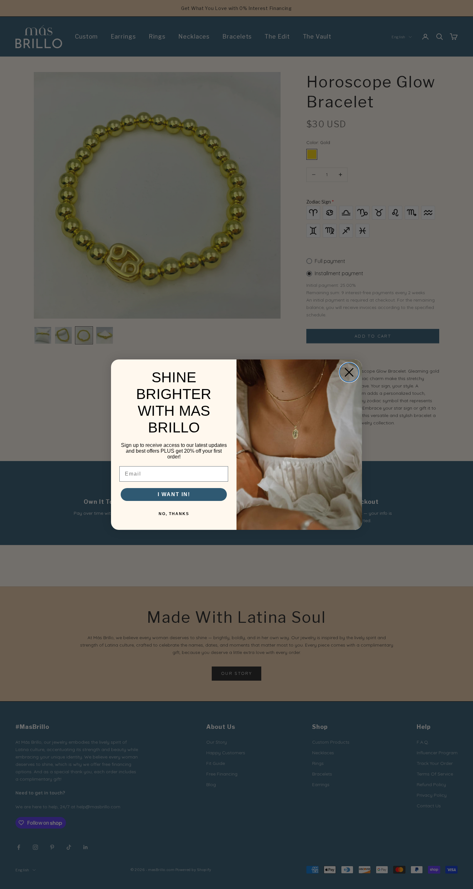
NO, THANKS (174, 514)
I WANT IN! (174, 494)
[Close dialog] (349, 372)
